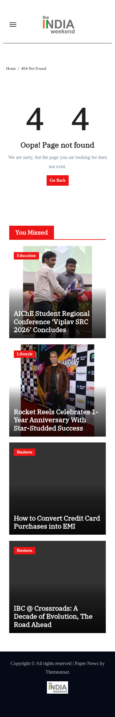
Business (24, 452)
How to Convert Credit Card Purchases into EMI (57, 521)
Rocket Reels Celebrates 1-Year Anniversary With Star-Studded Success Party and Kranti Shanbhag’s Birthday (56, 428)
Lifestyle (25, 354)
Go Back (58, 180)
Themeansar (57, 672)
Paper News (86, 663)
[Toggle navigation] (13, 25)
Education (26, 255)
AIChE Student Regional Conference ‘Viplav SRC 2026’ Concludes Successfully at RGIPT (52, 325)
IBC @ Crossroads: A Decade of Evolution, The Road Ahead (53, 616)
